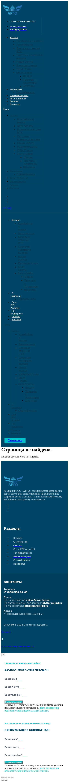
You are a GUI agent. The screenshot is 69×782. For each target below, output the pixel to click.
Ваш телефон (13, 694)
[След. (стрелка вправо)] (5, 780)
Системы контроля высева (29, 57)
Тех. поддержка (18, 98)
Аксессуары (24, 72)
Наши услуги (25, 61)
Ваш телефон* (13, 755)
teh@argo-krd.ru (51, 603)
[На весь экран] (9, 777)
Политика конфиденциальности (17, 646)
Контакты (15, 104)
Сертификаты (25, 92)
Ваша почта (12, 686)
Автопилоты (24, 44)
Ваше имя (10, 678)
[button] (23, 109)
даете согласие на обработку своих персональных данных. (31, 709)
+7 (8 (7, 592)
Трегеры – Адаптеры (30, 81)
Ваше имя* (11, 739)
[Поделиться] (5, 777)
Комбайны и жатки (29, 41)
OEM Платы (24, 69)
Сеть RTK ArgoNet (19, 95)
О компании (16, 89)
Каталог (14, 37)
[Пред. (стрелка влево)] (2, 780)
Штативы (28, 85)
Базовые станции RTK (28, 50)
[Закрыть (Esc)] (2, 777)
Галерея (14, 101)
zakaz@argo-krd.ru (38, 600)
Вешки (27, 76)
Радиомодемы (26, 65)
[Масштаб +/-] (12, 777)
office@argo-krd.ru (36, 605)
